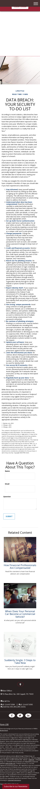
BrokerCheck (4, 730)
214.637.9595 (28, 704)
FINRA (30, 760)
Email (7, 484)
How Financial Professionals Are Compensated (20, 566)
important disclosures (14, 780)
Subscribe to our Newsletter (16, 786)
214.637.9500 (10, 704)
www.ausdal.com (10, 763)
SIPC (33, 760)
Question (7, 497)
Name (7, 471)
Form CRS (4, 724)
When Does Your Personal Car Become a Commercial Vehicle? (20, 613)
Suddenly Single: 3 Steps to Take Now (20, 661)
